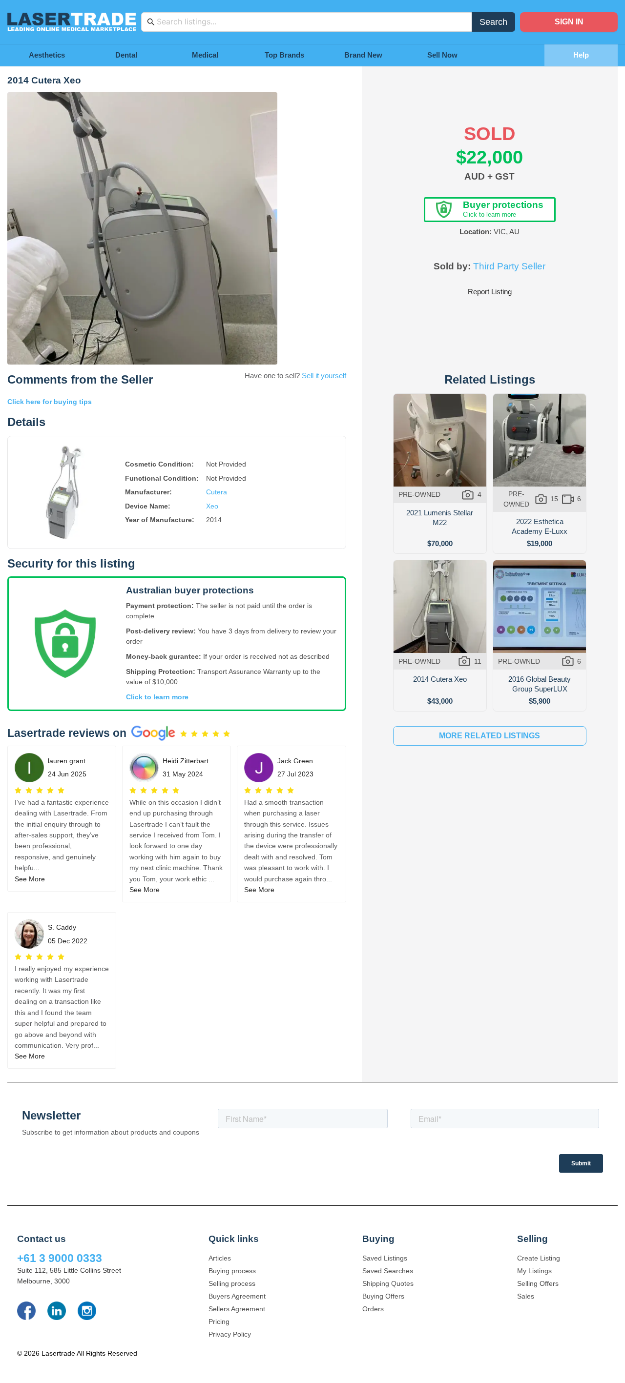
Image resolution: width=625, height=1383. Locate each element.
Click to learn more (157, 697)
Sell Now (442, 55)
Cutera (216, 492)
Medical (205, 55)
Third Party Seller (509, 266)
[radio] (183, 734)
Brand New (363, 55)
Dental (126, 55)
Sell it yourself (324, 375)
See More (30, 879)
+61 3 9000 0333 (59, 1258)
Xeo (212, 506)
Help (581, 55)
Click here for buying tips (49, 402)
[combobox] (311, 22)
